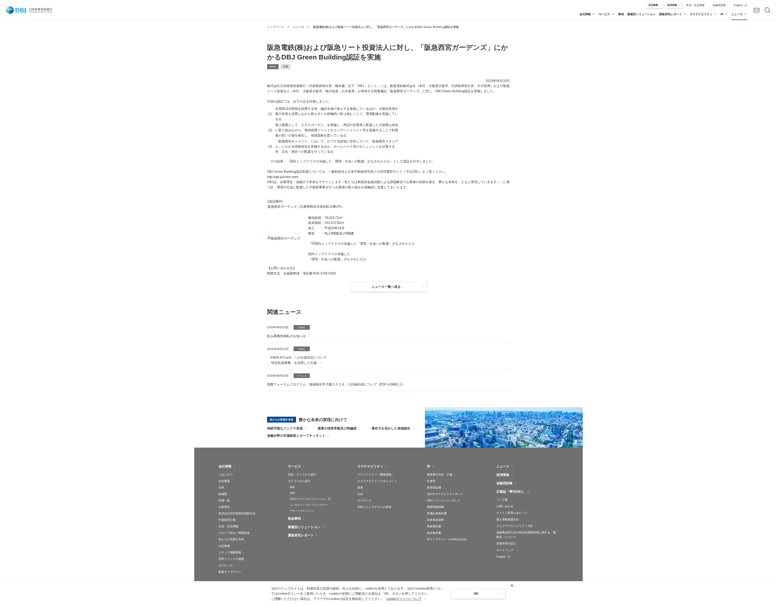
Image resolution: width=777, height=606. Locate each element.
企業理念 (224, 507)
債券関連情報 (435, 507)
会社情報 (225, 466)
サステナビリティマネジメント (377, 481)
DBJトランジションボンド (444, 500)
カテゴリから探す (299, 481)
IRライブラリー (447, 539)
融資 (292, 487)
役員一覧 (224, 500)
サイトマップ (504, 550)
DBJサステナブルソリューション (310, 499)
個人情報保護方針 (507, 519)
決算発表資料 (435, 519)
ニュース (502, 466)
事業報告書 (434, 526)
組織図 (223, 494)
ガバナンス (226, 565)
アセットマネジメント (302, 510)
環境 (360, 487)
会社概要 (224, 481)
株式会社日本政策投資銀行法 (237, 513)
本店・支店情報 (228, 526)
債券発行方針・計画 (439, 474)
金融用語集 (504, 483)
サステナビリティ (370, 466)
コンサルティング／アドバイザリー (309, 504)
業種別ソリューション (304, 527)
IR (428, 466)
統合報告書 (434, 532)
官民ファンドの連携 (231, 558)
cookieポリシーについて (404, 599)
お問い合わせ (504, 506)
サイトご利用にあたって (512, 512)
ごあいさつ (226, 474)
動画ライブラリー (230, 571)
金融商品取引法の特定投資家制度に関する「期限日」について (526, 534)
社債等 (431, 481)
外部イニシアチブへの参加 (374, 507)
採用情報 (502, 475)
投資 (292, 493)
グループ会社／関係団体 (234, 532)
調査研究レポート (301, 535)
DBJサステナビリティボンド (445, 494)
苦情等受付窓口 (506, 543)
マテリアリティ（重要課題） (375, 474)
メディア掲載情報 (230, 552)
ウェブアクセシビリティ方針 (514, 526)
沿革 (221, 487)
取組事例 (294, 518)
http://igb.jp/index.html (282, 177)
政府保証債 (434, 487)
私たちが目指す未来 (231, 539)
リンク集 (502, 499)
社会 (360, 494)
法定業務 (224, 546)
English (503, 556)
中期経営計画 (227, 519)
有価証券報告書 (437, 513)
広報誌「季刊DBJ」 (511, 491)
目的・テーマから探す (302, 474)
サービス (294, 466)
